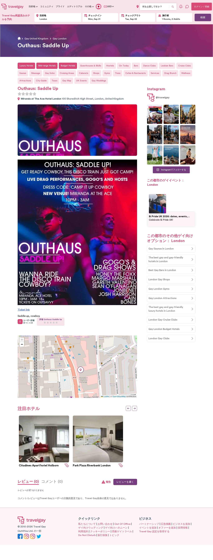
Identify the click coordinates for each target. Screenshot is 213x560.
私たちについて (87, 524)
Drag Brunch (170, 73)
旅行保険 (102, 535)
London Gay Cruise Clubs (162, 319)
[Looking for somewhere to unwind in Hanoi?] (187, 155)
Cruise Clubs (184, 66)
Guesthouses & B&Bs (90, 66)
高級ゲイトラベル (122, 531)
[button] (80, 370)
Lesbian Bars (167, 66)
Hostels (110, 66)
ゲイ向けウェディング (90, 527)
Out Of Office (122, 524)
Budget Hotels (68, 66)
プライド (60, 6)
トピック (114, 535)
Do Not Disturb (87, 535)
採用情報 (183, 527)
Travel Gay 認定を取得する (154, 531)
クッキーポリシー (100, 531)
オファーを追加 (167, 527)
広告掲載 (166, 524)
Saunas (22, 73)
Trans (117, 73)
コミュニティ (46, 6)
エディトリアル (74, 6)
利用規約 (83, 531)
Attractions (25, 81)
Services (155, 73)
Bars (136, 66)
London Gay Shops (159, 279)
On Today (124, 66)
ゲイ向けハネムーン (116, 527)
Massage (35, 73)
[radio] (19, 94)
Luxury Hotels (26, 66)
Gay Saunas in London (161, 248)
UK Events (81, 81)
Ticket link (24, 310)
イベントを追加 (148, 527)
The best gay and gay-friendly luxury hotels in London (165, 309)
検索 (202, 17)
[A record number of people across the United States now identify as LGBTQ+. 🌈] (154, 114)
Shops (96, 73)
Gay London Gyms (158, 289)
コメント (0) (52, 481)
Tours (54, 81)
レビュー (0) (28, 481)
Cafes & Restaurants (135, 73)
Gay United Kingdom (36, 38)
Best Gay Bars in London (162, 270)
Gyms (107, 73)
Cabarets (83, 73)
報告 (108, 482)
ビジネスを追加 (181, 524)
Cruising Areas (67, 73)
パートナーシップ (149, 524)
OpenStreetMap (119, 396)
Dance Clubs (149, 66)
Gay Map (66, 81)
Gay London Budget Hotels (163, 329)
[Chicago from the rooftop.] (171, 134)
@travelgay (162, 97)
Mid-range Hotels (47, 66)
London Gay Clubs (158, 338)
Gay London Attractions (162, 298)
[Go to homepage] (12, 6)
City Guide (41, 81)
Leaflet (106, 396)
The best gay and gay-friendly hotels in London (165, 259)
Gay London (60, 38)
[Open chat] (187, 6)
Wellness (185, 73)
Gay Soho (50, 73)
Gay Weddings (99, 81)
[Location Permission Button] (138, 6)
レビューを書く (125, 482)
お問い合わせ (105, 524)
